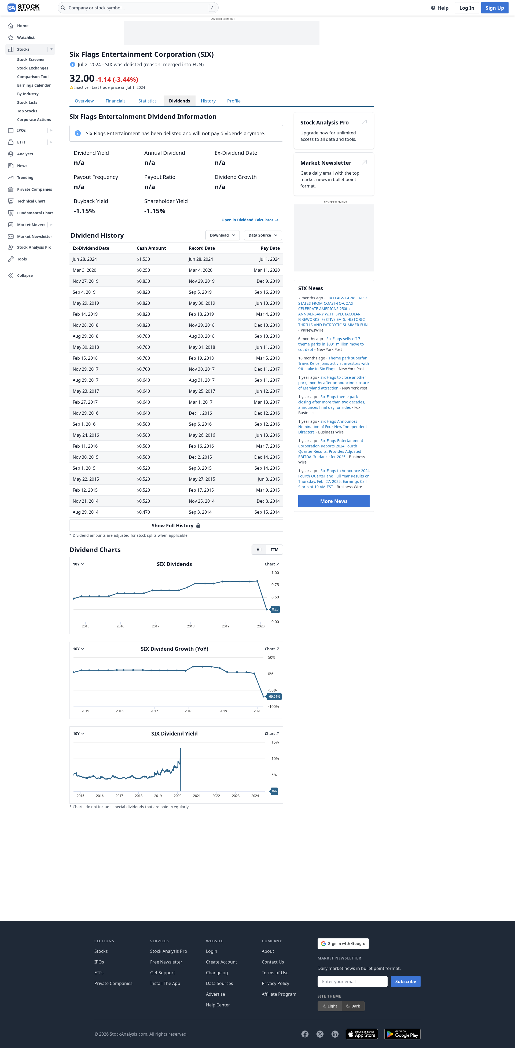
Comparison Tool (33, 76)
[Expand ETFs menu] (51, 142)
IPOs (99, 962)
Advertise (215, 994)
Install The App (165, 983)
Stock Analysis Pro (168, 951)
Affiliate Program (279, 994)
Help (442, 8)
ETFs (99, 973)
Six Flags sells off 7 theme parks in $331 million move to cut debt (331, 344)
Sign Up (495, 8)
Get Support (162, 973)
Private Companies (113, 983)
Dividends (179, 101)
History (208, 101)
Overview (84, 101)
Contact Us (273, 962)
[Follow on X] (320, 1034)
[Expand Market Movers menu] (51, 224)
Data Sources (219, 983)
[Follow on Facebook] (305, 1034)
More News (334, 501)
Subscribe (405, 981)
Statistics (147, 101)
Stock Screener (31, 59)
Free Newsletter (166, 962)
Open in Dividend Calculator (248, 219)
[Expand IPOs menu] (51, 130)
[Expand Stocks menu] (51, 49)
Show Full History (172, 525)
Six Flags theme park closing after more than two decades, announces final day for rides (331, 402)
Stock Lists (27, 102)
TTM (274, 549)
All (259, 549)
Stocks (101, 951)
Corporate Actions (34, 119)
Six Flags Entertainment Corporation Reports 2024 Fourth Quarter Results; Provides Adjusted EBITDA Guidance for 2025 (330, 448)
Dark (355, 1006)
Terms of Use (275, 973)
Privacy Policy (275, 983)
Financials (116, 101)
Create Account (221, 962)
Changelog (217, 973)
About (268, 951)
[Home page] (23, 8)
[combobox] (138, 7)
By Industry (28, 93)
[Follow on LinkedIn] (335, 1034)
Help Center (218, 1005)
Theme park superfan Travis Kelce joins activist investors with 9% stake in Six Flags (333, 363)
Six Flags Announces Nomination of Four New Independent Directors (332, 427)
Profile (234, 101)
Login (211, 951)
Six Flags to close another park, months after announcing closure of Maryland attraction (333, 383)
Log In (466, 8)
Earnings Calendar (34, 85)
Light (332, 1006)
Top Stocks (27, 110)
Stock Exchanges (32, 68)
